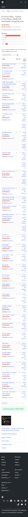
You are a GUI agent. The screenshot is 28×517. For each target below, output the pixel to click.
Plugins (17, 462)
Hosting (3, 462)
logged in (10, 29)
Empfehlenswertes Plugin (9, 64)
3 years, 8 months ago (23, 276)
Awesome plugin (6, 152)
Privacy (3, 465)
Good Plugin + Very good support (7, 256)
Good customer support (8, 315)
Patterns (17, 465)
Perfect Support (6, 333)
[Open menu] (25, 2)
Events (17, 472)
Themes (17, 459)
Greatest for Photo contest (6, 235)
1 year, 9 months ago (24, 115)
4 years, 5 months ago (23, 334)
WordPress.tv (5, 477)
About (3, 457)
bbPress (4, 488)
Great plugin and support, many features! (9, 392)
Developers (4, 475)
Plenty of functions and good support (8, 172)
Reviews (3, 448)
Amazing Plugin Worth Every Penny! (8, 105)
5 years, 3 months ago (23, 393)
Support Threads (6, 437)
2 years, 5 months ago (23, 198)
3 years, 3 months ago (23, 236)
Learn (3, 469)
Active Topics (5, 441)
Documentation (5, 472)
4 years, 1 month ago (24, 307)
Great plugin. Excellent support (7, 245)
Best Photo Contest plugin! (6, 344)
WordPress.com (6, 482)
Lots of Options (6, 362)
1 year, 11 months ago (23, 154)
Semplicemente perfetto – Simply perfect (9, 189)
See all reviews (13, 51)
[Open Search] (21, 2)
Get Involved (18, 469)
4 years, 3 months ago (23, 316)
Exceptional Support (7, 323)
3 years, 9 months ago (23, 285)
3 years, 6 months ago (23, 256)
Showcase (18, 457)
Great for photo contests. (9, 206)
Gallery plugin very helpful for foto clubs (9, 373)
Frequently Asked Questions (9, 434)
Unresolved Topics (6, 444)
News (3, 459)
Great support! (6, 284)
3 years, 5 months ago (23, 246)
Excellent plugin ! (6, 352)
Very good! (5, 265)
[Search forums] (17, 55)
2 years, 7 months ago (23, 207)
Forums (3, 6)
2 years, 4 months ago (23, 189)
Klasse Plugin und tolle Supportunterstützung (8, 198)
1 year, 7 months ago (24, 95)
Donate (17, 475)
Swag (17, 477)
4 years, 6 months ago (23, 345)
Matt (3, 485)
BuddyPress (5, 490)
